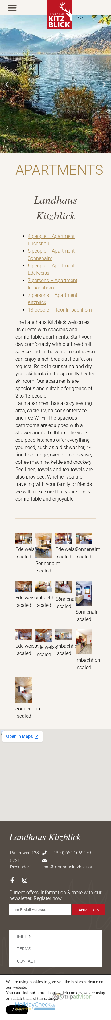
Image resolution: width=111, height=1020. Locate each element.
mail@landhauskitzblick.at (67, 866)
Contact (26, 961)
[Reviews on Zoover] (27, 997)
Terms (24, 948)
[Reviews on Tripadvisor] (72, 997)
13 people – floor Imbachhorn (60, 310)
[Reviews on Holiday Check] (35, 1006)
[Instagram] (25, 880)
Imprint (25, 936)
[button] (12, 7)
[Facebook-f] (12, 880)
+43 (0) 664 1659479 (71, 852)
